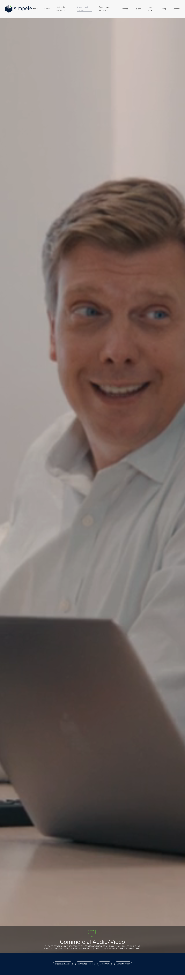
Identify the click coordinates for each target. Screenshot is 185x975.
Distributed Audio (62, 963)
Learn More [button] (150, 8)
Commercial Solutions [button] (82, 8)
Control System (123, 963)
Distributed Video (85, 963)
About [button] (47, 9)
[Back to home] (19, 9)
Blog (164, 9)
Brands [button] (125, 9)
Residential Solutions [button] (61, 8)
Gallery (138, 9)
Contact (176, 9)
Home (35, 9)
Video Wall (104, 963)
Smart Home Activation (104, 8)
